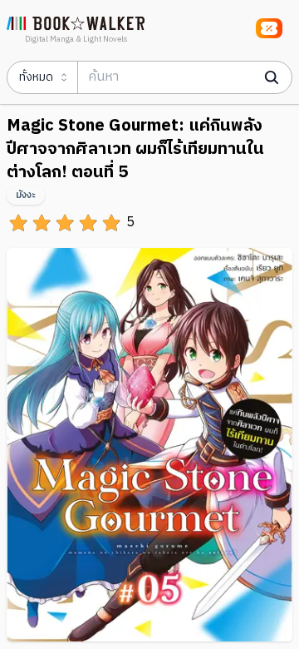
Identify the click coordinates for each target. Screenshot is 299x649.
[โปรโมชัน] (269, 28)
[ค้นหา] (272, 77)
